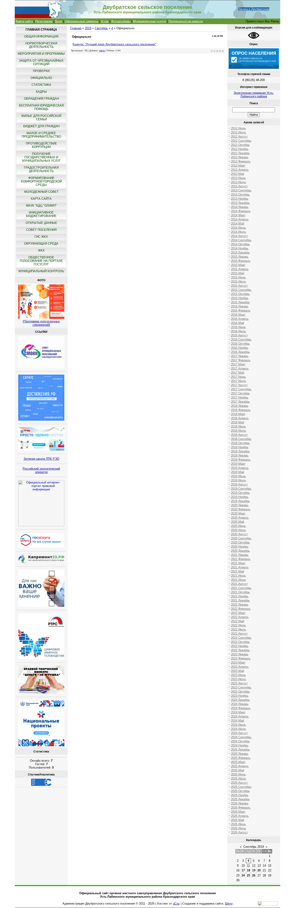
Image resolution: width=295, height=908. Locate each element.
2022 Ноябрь (239, 646)
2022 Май (237, 621)
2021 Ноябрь (239, 596)
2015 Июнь (238, 277)
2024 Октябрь (240, 741)
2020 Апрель (240, 517)
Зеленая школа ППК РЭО (41, 458)
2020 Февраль (241, 509)
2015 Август (239, 285)
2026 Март (238, 811)
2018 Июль (238, 430)
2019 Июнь (238, 476)
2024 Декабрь (240, 749)
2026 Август (239, 832)
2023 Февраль (241, 658)
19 (253, 870)
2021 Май (237, 571)
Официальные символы (81, 21)
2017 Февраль (241, 360)
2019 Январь (239, 455)
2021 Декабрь (240, 600)
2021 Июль (238, 579)
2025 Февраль (241, 758)
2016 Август (239, 335)
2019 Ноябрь (239, 497)
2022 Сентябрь (241, 637)
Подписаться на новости (185, 21)
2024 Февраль (241, 708)
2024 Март (238, 712)
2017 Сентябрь (241, 389)
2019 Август (239, 484)
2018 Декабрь (240, 451)
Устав (105, 21)
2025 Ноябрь (239, 795)
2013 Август (239, 186)
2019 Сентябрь (241, 488)
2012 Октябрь (240, 145)
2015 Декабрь (240, 302)
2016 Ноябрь (239, 348)
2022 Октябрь (240, 642)
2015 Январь (239, 256)
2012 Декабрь (240, 153)
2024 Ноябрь (239, 745)
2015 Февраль (241, 261)
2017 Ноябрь (239, 397)
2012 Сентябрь (241, 140)
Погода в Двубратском (253, 9)
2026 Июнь (238, 824)
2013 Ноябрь (239, 198)
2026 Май (237, 820)
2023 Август (239, 683)
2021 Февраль (241, 559)
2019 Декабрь (240, 501)
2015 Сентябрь (241, 290)
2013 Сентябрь (241, 190)
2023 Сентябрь (241, 687)
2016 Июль (238, 331)
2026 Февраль (241, 807)
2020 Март (238, 513)
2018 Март (238, 414)
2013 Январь (239, 157)
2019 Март (238, 464)
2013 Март (238, 165)
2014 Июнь (238, 227)
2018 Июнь (238, 426)
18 (248, 870)
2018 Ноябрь (239, 447)
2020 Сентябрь (241, 538)
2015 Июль (238, 281)
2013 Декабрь (240, 203)
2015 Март (238, 265)
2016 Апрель (240, 319)
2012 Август (239, 136)
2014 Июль (238, 232)
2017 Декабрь (240, 401)
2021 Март (238, 563)
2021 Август (239, 584)
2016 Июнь (238, 327)
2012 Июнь (238, 128)
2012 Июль (238, 132)
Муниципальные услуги (149, 21)
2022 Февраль (241, 608)
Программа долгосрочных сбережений (42, 323)
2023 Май (237, 671)
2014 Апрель (240, 219)
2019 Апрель (240, 468)
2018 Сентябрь (241, 439)
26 (253, 875)
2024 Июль (238, 729)
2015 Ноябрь (239, 298)
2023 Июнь (238, 675)
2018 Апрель (240, 418)
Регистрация (44, 21)
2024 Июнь (238, 724)
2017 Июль (238, 381)
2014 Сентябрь (241, 240)
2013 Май (237, 174)
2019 (88, 28)
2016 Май (237, 323)
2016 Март (238, 314)
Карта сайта (24, 21)
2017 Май (237, 372)
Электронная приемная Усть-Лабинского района (253, 94)
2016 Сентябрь (241, 339)
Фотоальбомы (120, 21)
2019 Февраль (241, 459)
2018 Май (237, 422)
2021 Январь (239, 555)
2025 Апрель (240, 766)
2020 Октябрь (240, 542)
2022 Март (238, 613)
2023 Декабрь (240, 700)
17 (243, 870)
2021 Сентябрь (241, 588)
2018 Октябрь (240, 443)
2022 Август (239, 633)
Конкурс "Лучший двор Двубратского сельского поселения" (114, 44)
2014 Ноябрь (239, 248)
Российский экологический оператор (41, 470)
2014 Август (239, 236)
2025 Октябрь (240, 791)
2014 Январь (239, 207)
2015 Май (237, 273)
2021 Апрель (240, 567)
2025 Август (239, 782)
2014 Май (237, 223)
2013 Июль (238, 182)
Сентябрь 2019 (253, 846)
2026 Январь (239, 803)
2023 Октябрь (240, 691)
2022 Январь (239, 604)
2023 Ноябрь (239, 695)
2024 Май (237, 720)
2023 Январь (239, 654)
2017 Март (238, 364)
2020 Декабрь (240, 550)
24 (243, 875)
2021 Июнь (238, 575)
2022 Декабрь (240, 650)
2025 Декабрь (240, 799)
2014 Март (238, 215)
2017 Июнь (238, 377)
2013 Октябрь (240, 194)
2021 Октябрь (240, 592)
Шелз (229, 903)
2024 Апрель (240, 716)
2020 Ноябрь (239, 546)
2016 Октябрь (240, 343)
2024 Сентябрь (241, 737)
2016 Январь (239, 306)
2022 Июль (238, 629)
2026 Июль (238, 828)
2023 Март (238, 662)
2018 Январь (239, 406)
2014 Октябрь (240, 244)
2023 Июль (238, 679)
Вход (58, 21)
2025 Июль (238, 778)
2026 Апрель (240, 816)
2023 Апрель (240, 666)
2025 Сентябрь (241, 787)
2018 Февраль (241, 410)
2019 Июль (238, 480)
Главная (75, 28)
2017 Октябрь (240, 393)
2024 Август (239, 733)
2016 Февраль (241, 310)
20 (259, 870)
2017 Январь (239, 356)
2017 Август (239, 385)
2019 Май (237, 472)
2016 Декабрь (240, 352)
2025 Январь (239, 753)
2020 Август (239, 534)
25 (248, 875)
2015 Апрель (240, 269)
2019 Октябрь (240, 492)
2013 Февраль (241, 161)
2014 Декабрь (240, 252)
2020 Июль (238, 530)
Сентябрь (101, 28)
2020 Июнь (238, 526)
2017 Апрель (240, 368)
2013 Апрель (240, 169)
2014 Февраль (241, 211)
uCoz (176, 903)
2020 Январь (239, 505)
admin (102, 50)
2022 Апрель (240, 617)
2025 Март (238, 762)
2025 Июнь (238, 774)
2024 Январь (239, 704)
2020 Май (237, 521)
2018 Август (239, 435)
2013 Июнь (238, 178)
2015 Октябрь (240, 294)
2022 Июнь (238, 625)
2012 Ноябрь (239, 149)
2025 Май (237, 770)
